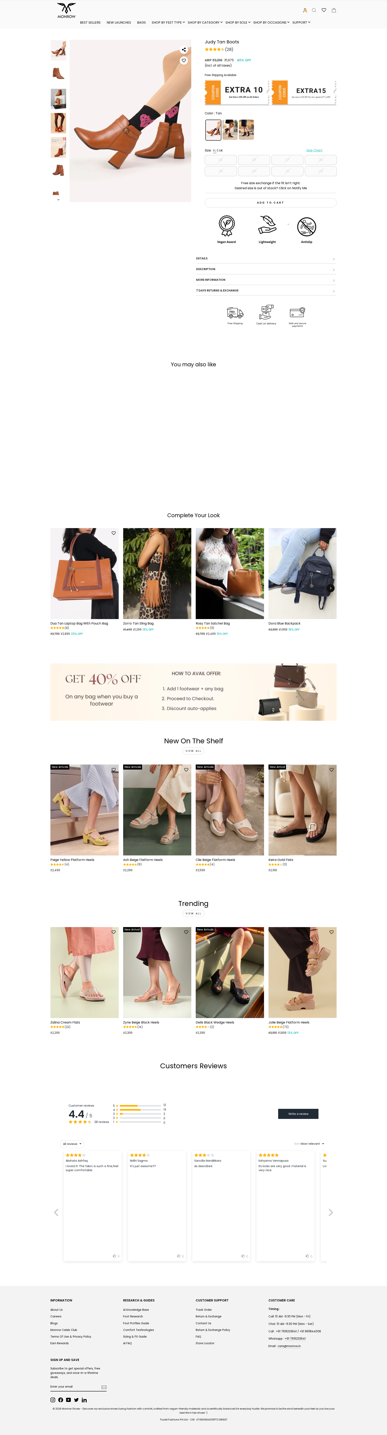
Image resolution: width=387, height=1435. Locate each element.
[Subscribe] (104, 1387)
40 (254, 171)
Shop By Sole (236, 22)
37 (287, 160)
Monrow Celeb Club (63, 1330)
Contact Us (203, 1323)
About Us (56, 1310)
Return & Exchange (209, 1316)
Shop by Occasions (269, 22)
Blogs (54, 1323)
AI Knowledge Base (136, 1310)
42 (321, 171)
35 (221, 160)
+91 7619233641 (295, 1339)
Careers (55, 1316)
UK (221, 150)
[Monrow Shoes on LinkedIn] (84, 1399)
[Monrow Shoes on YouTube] (68, 1399)
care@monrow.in (289, 1346)
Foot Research (133, 1316)
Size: (263, 150)
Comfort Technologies (138, 1330)
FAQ (198, 1337)
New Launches (119, 22)
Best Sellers (90, 22)
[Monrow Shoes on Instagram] (52, 1399)
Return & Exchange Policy (213, 1330)
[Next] (331, 588)
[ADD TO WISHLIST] (184, 60)
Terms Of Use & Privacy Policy (70, 1337)
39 (221, 171)
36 (254, 160)
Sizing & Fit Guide (135, 1337)
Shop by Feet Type (167, 22)
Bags (141, 22)
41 (287, 171)
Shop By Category (204, 22)
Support (299, 22)
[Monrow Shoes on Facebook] (60, 1399)
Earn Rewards (59, 1343)
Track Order (204, 1310)
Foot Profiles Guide (136, 1323)
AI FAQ (127, 1343)
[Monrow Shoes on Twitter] (76, 1399)
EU (214, 150)
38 (321, 160)
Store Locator (205, 1343)
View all (194, 751)
